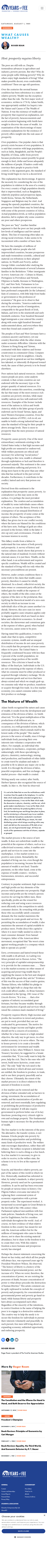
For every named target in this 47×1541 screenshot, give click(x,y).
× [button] (44, 1515)
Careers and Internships (8, 1491)
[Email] (16, 1340)
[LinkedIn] (12, 1340)
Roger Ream (17, 45)
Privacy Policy (5, 1499)
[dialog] (23, 1527)
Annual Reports (5, 1494)
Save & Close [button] (23, 1531)
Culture (7, 1416)
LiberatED (4, 1510)
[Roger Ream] (5, 45)
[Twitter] (7, 1340)
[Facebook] (3, 1340)
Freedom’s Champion (12, 1419)
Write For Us (28, 1491)
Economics (7, 28)
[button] (23, 1537)
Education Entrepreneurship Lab (10, 1508)
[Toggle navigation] (42, 8)
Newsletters (28, 1489)
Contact (3, 1489)
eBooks (27, 1494)
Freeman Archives (30, 1497)
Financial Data (5, 1497)
